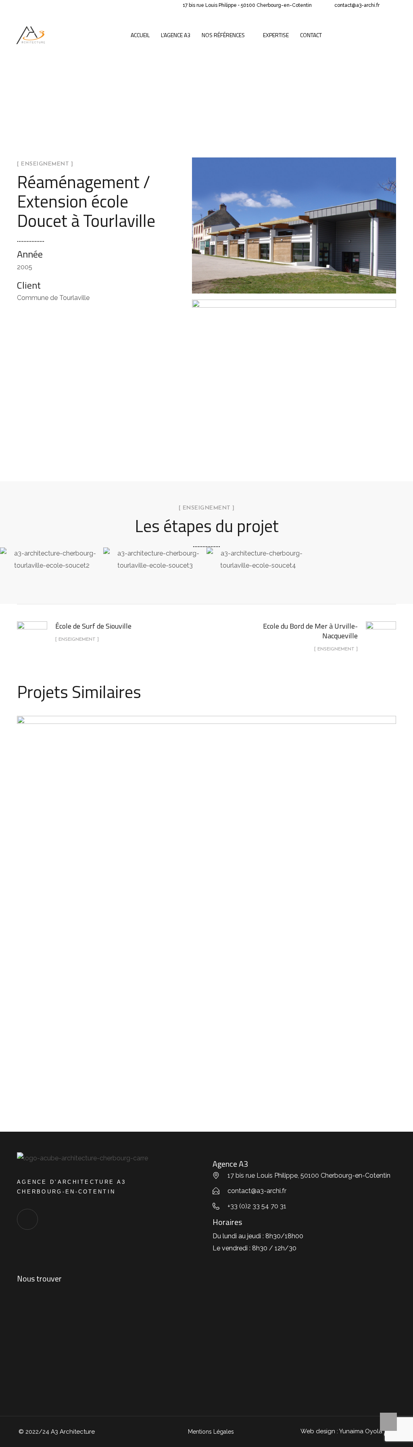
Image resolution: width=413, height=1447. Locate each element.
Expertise (276, 35)
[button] (8, 559)
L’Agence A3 (175, 35)
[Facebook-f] (27, 1219)
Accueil (140, 35)
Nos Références (223, 35)
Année (30, 254)
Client (29, 285)
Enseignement (206, 916)
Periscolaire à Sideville (206, 896)
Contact (311, 35)
